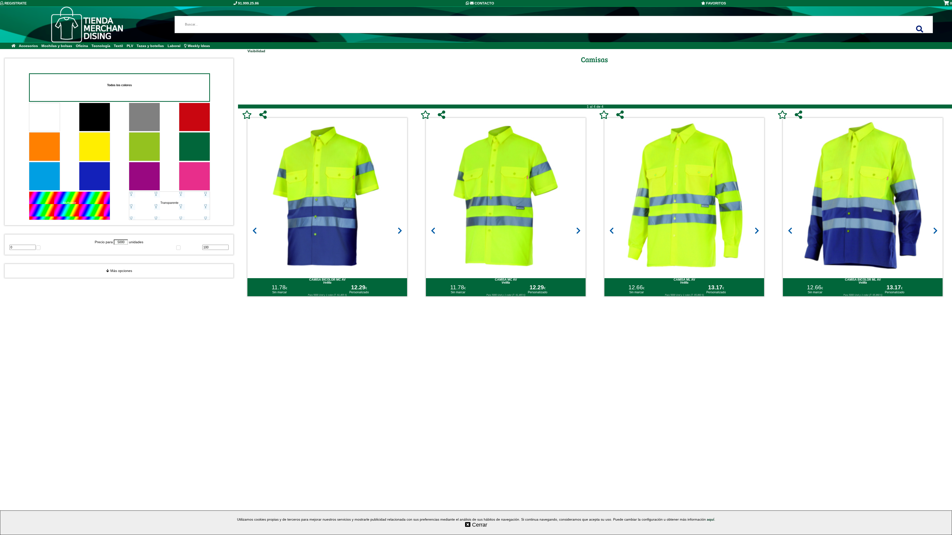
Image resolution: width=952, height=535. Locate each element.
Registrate (15, 3)
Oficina (82, 46)
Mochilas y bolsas (56, 46)
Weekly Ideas (198, 46)
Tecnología (100, 46)
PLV (130, 46)
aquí (710, 519)
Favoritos (715, 3)
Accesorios (28, 46)
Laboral (174, 46)
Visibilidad (256, 51)
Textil (118, 46)
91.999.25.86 (248, 3)
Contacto (484, 3)
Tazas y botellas (150, 46)
